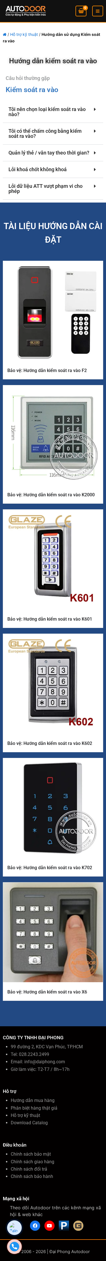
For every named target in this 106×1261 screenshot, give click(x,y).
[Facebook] (35, 1226)
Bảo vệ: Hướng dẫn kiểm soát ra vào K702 (49, 867)
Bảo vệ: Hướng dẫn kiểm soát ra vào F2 (47, 370)
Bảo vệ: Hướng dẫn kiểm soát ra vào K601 (49, 619)
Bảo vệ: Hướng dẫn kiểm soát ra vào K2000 (51, 494)
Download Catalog (29, 1122)
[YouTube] (49, 1226)
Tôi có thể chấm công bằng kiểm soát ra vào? (45, 133)
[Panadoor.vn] (64, 1226)
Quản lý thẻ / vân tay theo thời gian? (48, 153)
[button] (53, 112)
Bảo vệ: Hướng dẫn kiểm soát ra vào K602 (49, 743)
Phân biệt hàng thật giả (34, 1108)
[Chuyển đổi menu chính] (97, 11)
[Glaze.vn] (78, 1226)
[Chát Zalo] (14, 1227)
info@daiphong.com (44, 1061)
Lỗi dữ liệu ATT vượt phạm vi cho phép (45, 188)
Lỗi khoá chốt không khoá (37, 169)
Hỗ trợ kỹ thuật (24, 34)
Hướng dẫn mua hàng (33, 1100)
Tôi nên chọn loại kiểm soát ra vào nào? (47, 111)
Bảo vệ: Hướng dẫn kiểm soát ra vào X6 (47, 992)
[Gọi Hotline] (14, 1246)
